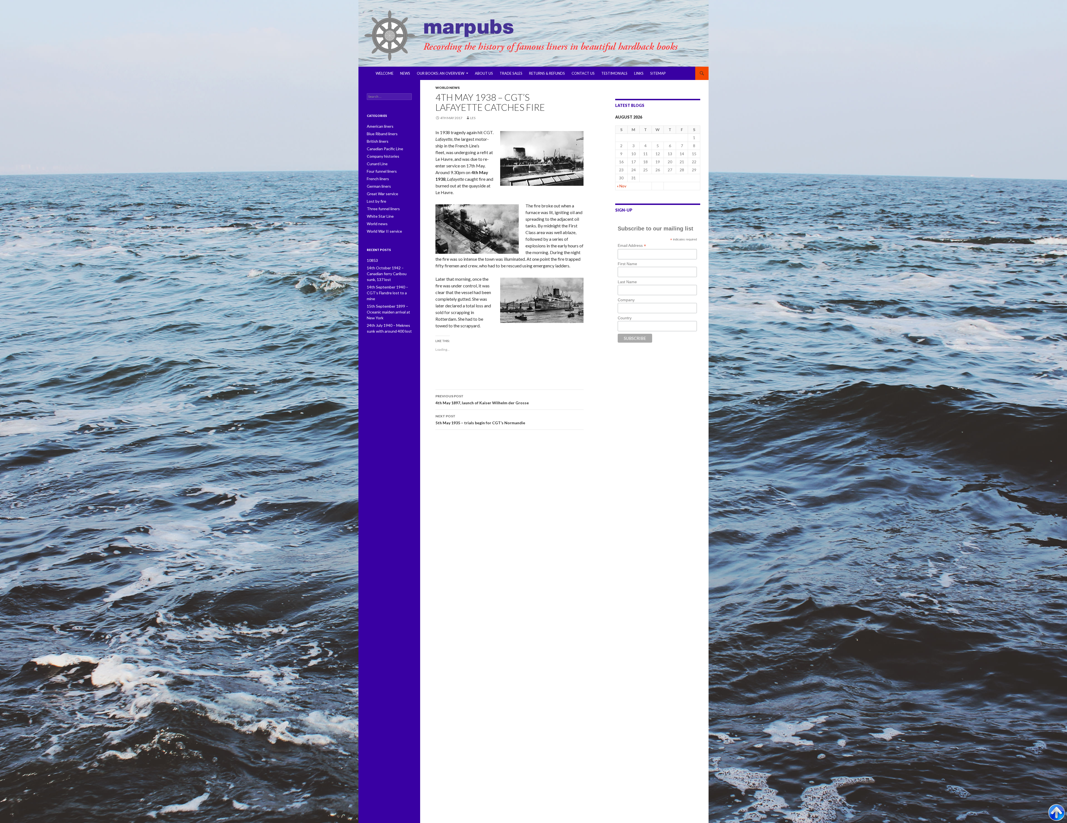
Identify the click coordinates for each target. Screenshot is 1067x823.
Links (639, 73)
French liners (378, 178)
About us (484, 73)
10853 (372, 260)
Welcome (384, 73)
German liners (379, 186)
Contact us (583, 73)
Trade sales (511, 73)
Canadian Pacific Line (385, 148)
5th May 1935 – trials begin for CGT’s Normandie (480, 419)
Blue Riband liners (382, 133)
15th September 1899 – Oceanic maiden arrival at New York (388, 312)
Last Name (627, 282)
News (405, 73)
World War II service (384, 231)
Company (626, 300)
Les (472, 118)
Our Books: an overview (440, 73)
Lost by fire (376, 201)
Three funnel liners (383, 208)
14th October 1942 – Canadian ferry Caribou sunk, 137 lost (387, 273)
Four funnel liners (382, 171)
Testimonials (614, 73)
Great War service (382, 193)
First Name (627, 264)
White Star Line (380, 216)
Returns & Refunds (547, 73)
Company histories (383, 156)
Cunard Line (377, 163)
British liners (377, 141)
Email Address (632, 245)
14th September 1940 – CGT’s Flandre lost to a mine (387, 293)
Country (625, 318)
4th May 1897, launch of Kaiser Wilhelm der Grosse (482, 399)
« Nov (621, 186)
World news (447, 88)
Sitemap (658, 73)
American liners (380, 126)
